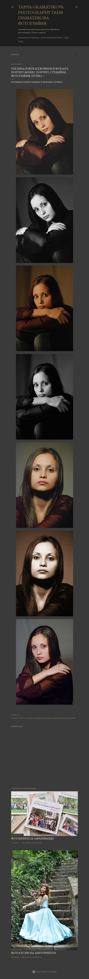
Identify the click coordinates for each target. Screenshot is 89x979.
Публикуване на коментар (31, 843)
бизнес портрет (26, 718)
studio (73, 718)
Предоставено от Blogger (46, 972)
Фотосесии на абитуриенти (33, 953)
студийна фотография (43, 718)
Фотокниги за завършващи (32, 838)
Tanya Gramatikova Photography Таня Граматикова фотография (41, 15)
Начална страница (28, 38)
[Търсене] (76, 6)
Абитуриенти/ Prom (52, 38)
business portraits (59, 718)
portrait (68, 718)
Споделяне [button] (15, 715)
